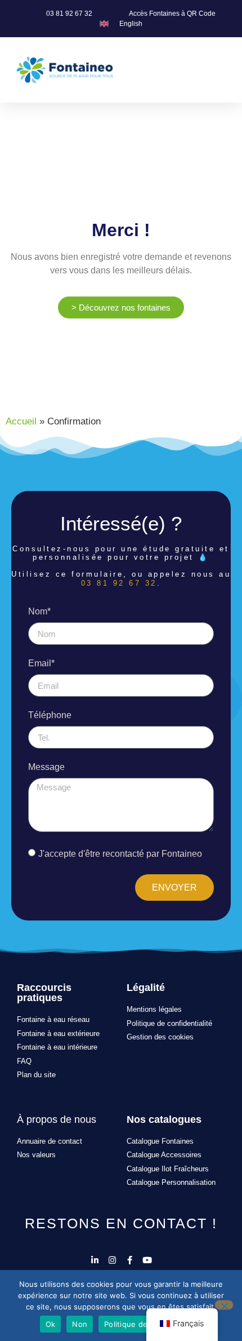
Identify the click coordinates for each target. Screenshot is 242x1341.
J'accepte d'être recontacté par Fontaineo (120, 853)
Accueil (21, 421)
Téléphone (49, 715)
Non (79, 1324)
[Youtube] (147, 1260)
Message (46, 767)
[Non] (224, 1305)
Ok (51, 1324)
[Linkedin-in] (95, 1260)
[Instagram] (112, 1260)
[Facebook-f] (130, 1260)
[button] (226, 69)
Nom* (39, 611)
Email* (41, 663)
